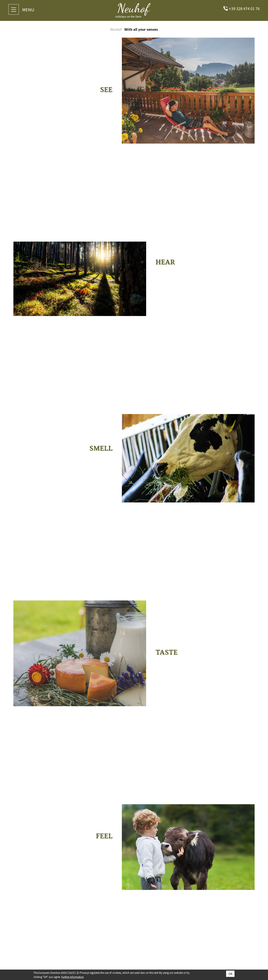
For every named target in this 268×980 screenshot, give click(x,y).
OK (230, 974)
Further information (72, 977)
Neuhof (116, 29)
